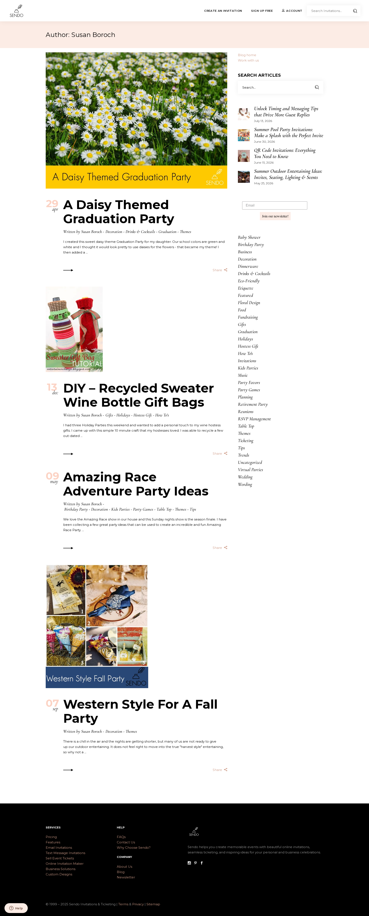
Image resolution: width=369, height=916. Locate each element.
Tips (193, 509)
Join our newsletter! (275, 216)
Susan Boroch (91, 231)
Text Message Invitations (65, 853)
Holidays (123, 415)
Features (53, 842)
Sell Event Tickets (60, 858)
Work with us (248, 60)
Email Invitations (59, 848)
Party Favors (249, 382)
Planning (245, 397)
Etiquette (245, 288)
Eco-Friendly (249, 281)
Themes (185, 231)
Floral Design (249, 302)
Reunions (245, 411)
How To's (162, 415)
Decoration (113, 231)
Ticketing (245, 440)
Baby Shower (249, 237)
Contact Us (126, 842)
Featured (245, 295)
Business (245, 252)
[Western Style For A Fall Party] (97, 626)
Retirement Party (253, 404)
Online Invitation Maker (64, 864)
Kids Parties (120, 509)
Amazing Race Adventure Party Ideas (135, 484)
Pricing (51, 837)
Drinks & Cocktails (140, 231)
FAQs (121, 837)
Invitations (247, 361)
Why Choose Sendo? (134, 848)
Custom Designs (59, 874)
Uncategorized (250, 462)
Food (242, 310)
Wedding (245, 477)
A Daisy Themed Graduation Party (118, 211)
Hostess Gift (142, 415)
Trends (243, 455)
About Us (124, 867)
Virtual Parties (250, 470)
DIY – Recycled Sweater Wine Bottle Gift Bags (138, 395)
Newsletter (126, 877)
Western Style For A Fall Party (140, 711)
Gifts (109, 415)
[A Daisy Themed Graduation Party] (136, 120)
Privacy (138, 904)
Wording (245, 484)
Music (243, 375)
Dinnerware (248, 266)
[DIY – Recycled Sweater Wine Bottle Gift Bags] (74, 329)
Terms (123, 904)
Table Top (164, 509)
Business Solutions (60, 869)
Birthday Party (76, 509)
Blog (120, 872)
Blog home (247, 55)
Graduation (167, 231)
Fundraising (248, 317)
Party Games (143, 509)
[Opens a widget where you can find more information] (16, 908)
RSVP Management (254, 419)
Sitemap (153, 904)
